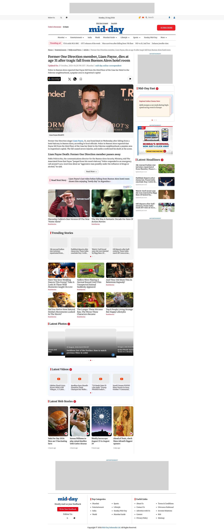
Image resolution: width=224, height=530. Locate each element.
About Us (140, 504)
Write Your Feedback (67, 509)
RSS (159, 514)
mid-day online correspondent (108, 66)
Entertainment (76, 37)
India (90, 37)
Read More (90, 171)
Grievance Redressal (166, 507)
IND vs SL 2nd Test (142, 43)
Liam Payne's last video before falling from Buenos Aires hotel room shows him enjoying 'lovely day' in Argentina (99, 180)
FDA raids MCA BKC (71, 43)
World (97, 37)
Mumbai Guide (109, 37)
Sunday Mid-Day (150, 37)
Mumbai (61, 37)
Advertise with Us (143, 511)
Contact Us (140, 507)
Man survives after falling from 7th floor (117, 43)
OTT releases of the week (90, 43)
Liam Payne (78, 141)
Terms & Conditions (166, 504)
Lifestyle (124, 37)
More (163, 37)
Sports (135, 37)
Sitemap (161, 518)
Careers (139, 514)
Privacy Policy (142, 518)
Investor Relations (165, 511)
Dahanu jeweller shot (160, 43)
